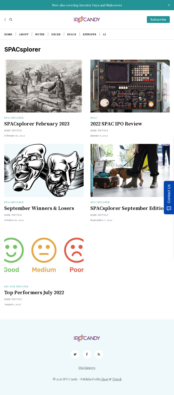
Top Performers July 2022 (34, 293)
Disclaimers (87, 368)
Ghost (104, 379)
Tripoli (116, 379)
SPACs (71, 34)
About (24, 34)
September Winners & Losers (39, 208)
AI (104, 34)
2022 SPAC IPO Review (116, 124)
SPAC (94, 117)
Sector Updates (16, 286)
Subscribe (158, 19)
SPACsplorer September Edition (128, 208)
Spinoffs (89, 34)
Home (8, 34)
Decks (56, 34)
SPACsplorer (14, 117)
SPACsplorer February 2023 (36, 124)
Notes (40, 34)
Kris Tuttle (13, 130)
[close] (169, 5)
